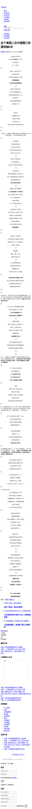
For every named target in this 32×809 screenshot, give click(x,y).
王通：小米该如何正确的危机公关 (11, 698)
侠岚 (5, 710)
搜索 (5, 26)
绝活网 (3, 631)
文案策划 (7, 720)
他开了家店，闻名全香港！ (14, 607)
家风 (5, 718)
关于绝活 (7, 17)
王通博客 (7, 724)
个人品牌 (7, 707)
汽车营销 (7, 722)
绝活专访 (7, 13)
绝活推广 (7, 19)
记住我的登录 (6, 777)
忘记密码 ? (14, 777)
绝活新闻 (7, 36)
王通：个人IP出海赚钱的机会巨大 (11, 700)
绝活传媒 (7, 728)
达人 (13, 599)
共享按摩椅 (7, 712)
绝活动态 (7, 15)
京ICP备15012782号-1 (18, 754)
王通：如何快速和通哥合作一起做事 (12, 647)
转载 (10, 599)
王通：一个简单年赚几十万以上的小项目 (13, 649)
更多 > (3, 653)
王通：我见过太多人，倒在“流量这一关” (13, 651)
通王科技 (7, 730)
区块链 (6, 714)
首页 (5, 11)
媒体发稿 (7, 21)
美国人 (7, 599)
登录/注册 (7, 30)
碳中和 (6, 726)
